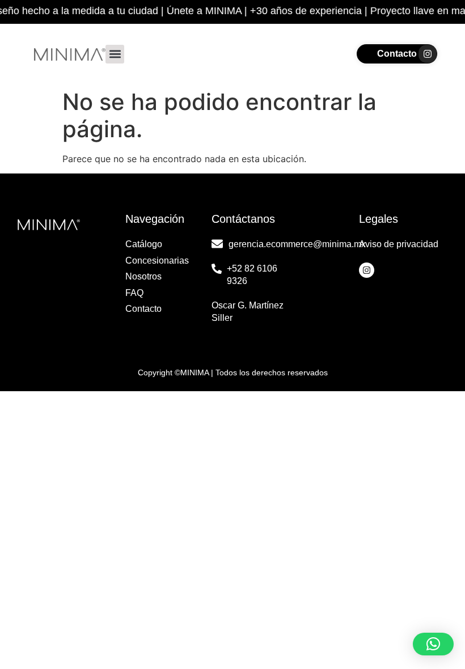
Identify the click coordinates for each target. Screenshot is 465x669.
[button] (114, 54)
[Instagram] (427, 54)
